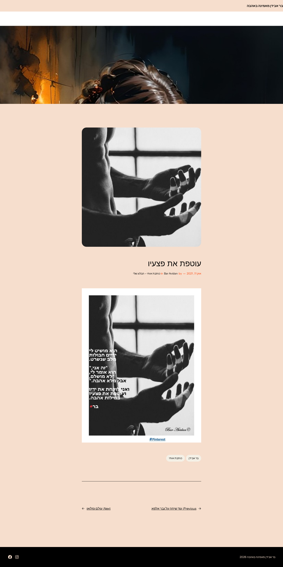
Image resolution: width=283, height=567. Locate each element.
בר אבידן (193, 458)
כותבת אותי (175, 458)
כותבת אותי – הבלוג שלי (146, 273)
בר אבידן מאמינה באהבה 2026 (257, 557)
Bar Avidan (171, 273)
